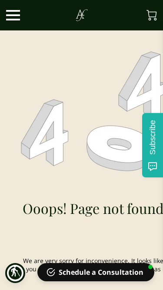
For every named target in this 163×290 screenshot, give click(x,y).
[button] (15, 273)
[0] (151, 15)
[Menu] (13, 15)
